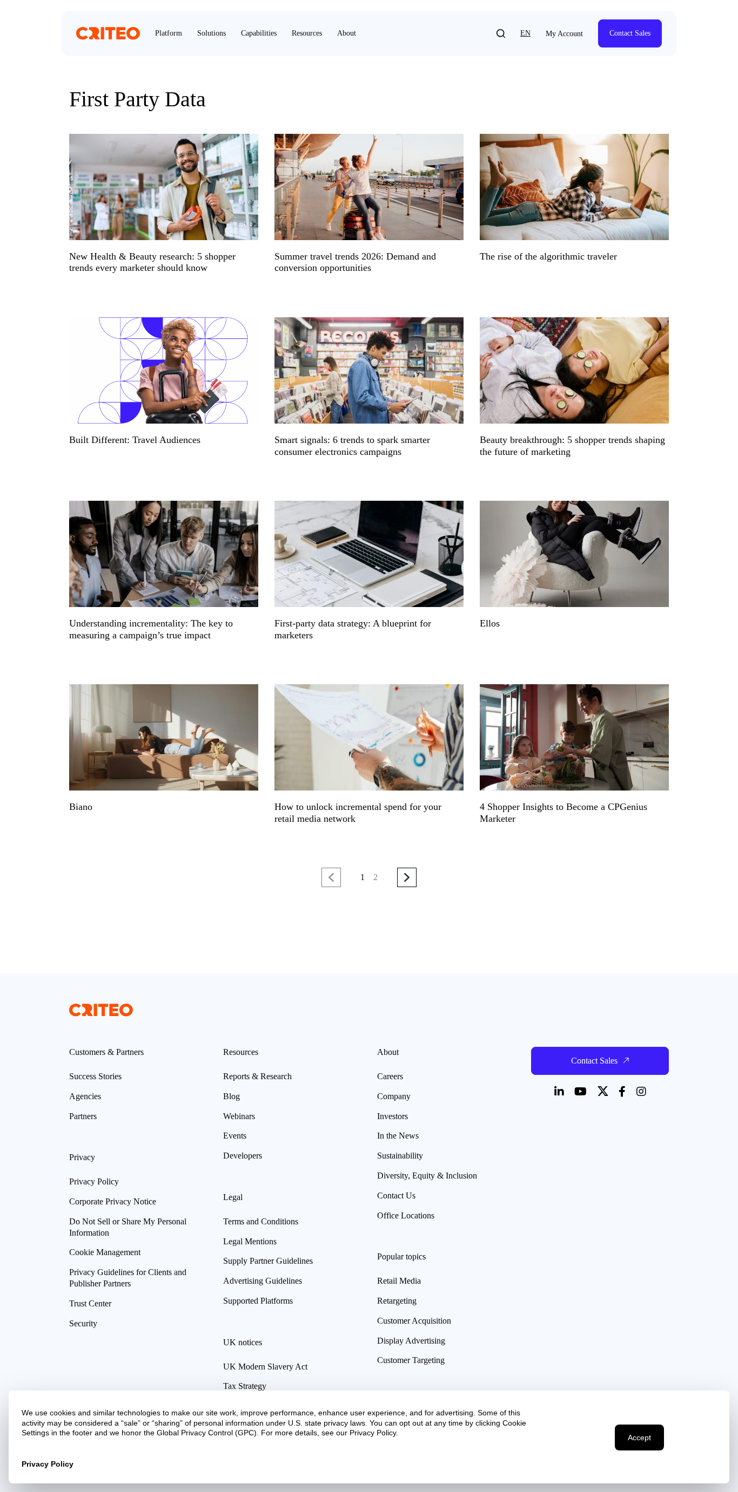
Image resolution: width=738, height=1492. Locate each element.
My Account (564, 34)
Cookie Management (104, 1252)
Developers (242, 1155)
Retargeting (397, 1300)
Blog (231, 1096)
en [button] (525, 33)
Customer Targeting (411, 1360)
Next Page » (407, 878)
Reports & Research (257, 1076)
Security (83, 1323)
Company (394, 1096)
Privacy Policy (94, 1181)
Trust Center (90, 1303)
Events (234, 1135)
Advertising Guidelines (262, 1280)
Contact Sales (629, 33)
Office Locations (405, 1215)
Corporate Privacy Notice (112, 1201)
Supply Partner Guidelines (268, 1260)
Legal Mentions (250, 1241)
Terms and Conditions (260, 1221)
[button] (501, 33)
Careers (390, 1076)
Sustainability (400, 1155)
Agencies (85, 1096)
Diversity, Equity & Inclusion (427, 1175)
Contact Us (396, 1195)
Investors (392, 1116)
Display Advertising (411, 1340)
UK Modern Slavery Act (265, 1366)
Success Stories (95, 1076)
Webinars (239, 1116)
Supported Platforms (258, 1300)
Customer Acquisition (414, 1320)
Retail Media (399, 1280)
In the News (398, 1135)
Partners (83, 1116)
